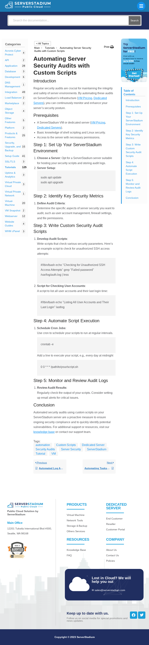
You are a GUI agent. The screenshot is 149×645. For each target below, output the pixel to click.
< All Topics (42, 43)
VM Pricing (85, 98)
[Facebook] (133, 615)
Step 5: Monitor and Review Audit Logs (133, 186)
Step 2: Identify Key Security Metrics (134, 134)
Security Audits (45, 449)
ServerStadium (96, 449)
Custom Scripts (66, 444)
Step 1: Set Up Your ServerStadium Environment (134, 118)
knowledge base (44, 431)
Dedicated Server (93, 444)
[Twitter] (141, 615)
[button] (109, 46)
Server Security (71, 449)
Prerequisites (133, 106)
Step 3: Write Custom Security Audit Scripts (133, 150)
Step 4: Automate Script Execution (131, 168)
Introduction (132, 100)
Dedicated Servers (49, 127)
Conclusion (132, 197)
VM (53, 453)
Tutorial (40, 453)
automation (43, 444)
